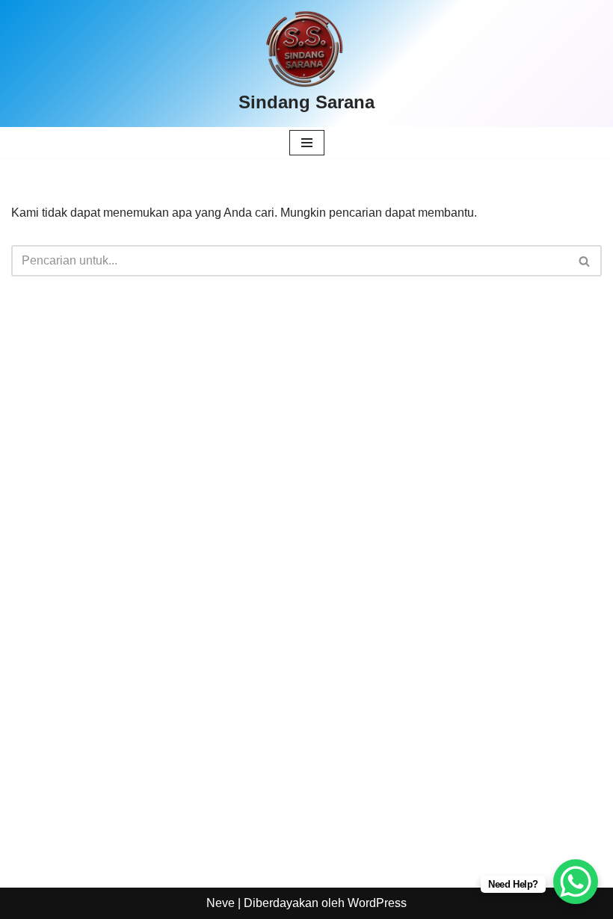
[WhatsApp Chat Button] (575, 881)
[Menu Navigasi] (306, 142)
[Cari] (585, 260)
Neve (220, 903)
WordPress (377, 903)
